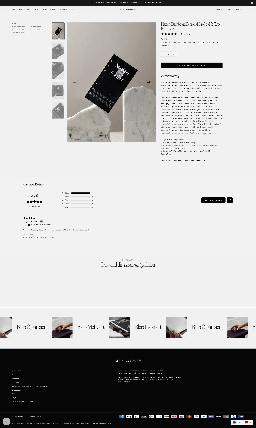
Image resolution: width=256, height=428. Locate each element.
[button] (228, 9)
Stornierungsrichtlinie (101, 423)
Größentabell (197, 161)
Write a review (213, 200)
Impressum (85, 423)
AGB (48, 423)
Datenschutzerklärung (36, 423)
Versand (55, 423)
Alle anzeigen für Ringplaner (26, 27)
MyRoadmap (30, 417)
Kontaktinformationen (70, 423)
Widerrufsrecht (18, 423)
